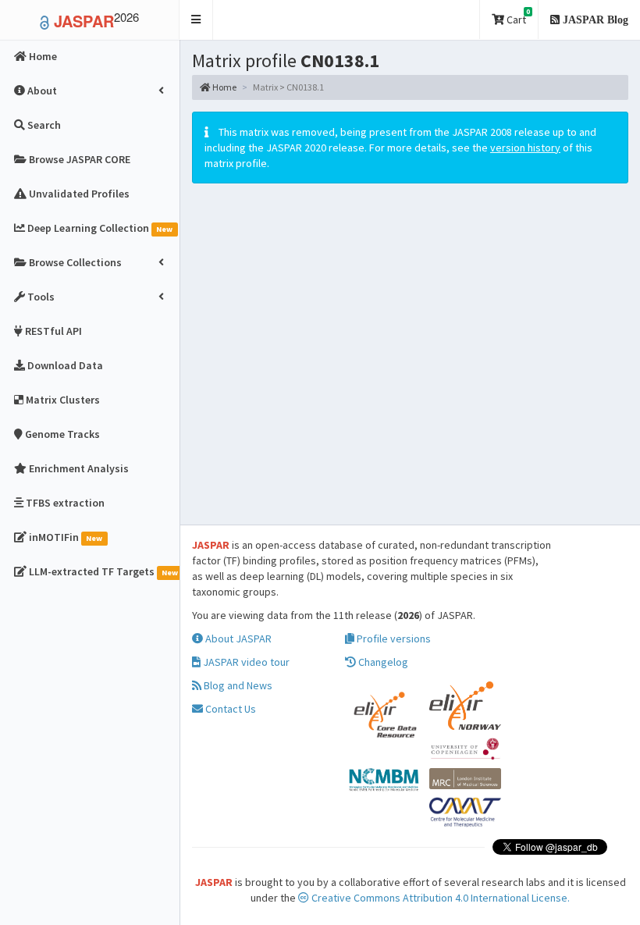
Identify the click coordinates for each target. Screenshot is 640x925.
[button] (196, 20)
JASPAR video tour (245, 662)
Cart (517, 17)
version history (525, 148)
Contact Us (229, 709)
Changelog (382, 662)
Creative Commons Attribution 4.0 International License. (439, 898)
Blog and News (236, 685)
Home (223, 87)
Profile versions (392, 638)
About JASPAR (237, 638)
